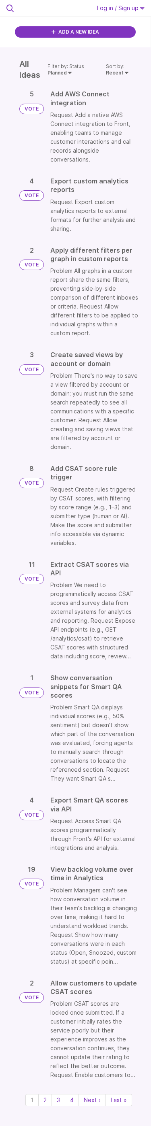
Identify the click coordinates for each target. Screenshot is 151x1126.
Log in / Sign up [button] (118, 7)
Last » (119, 1099)
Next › (92, 1099)
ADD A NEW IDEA (78, 32)
